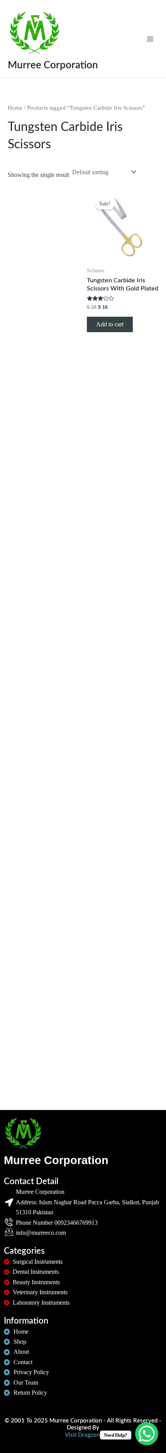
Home (15, 108)
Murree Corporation (53, 65)
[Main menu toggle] (150, 39)
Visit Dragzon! (83, 1435)
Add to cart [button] (110, 324)
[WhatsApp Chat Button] (146, 1433)
